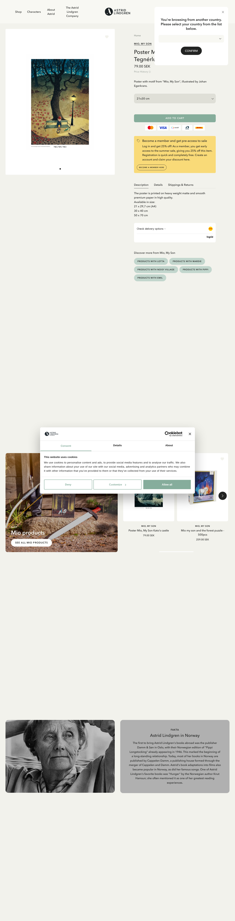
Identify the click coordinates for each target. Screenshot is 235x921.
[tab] (60, 169)
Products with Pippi (196, 269)
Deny (68, 484)
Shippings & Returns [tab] (180, 184)
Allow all (167, 484)
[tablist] (175, 184)
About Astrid (51, 11)
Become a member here (151, 167)
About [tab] (169, 445)
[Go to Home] (117, 12)
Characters (34, 11)
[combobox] (191, 39)
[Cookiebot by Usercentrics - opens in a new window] (167, 434)
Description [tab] (141, 184)
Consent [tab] (66, 445)
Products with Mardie (187, 261)
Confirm (191, 51)
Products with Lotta (150, 261)
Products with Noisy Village (156, 269)
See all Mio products (31, 542)
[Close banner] (190, 434)
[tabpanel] (175, 203)
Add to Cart (174, 118)
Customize (115, 484)
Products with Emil (150, 277)
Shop (18, 11)
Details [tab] (117, 445)
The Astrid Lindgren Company (72, 12)
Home (137, 35)
